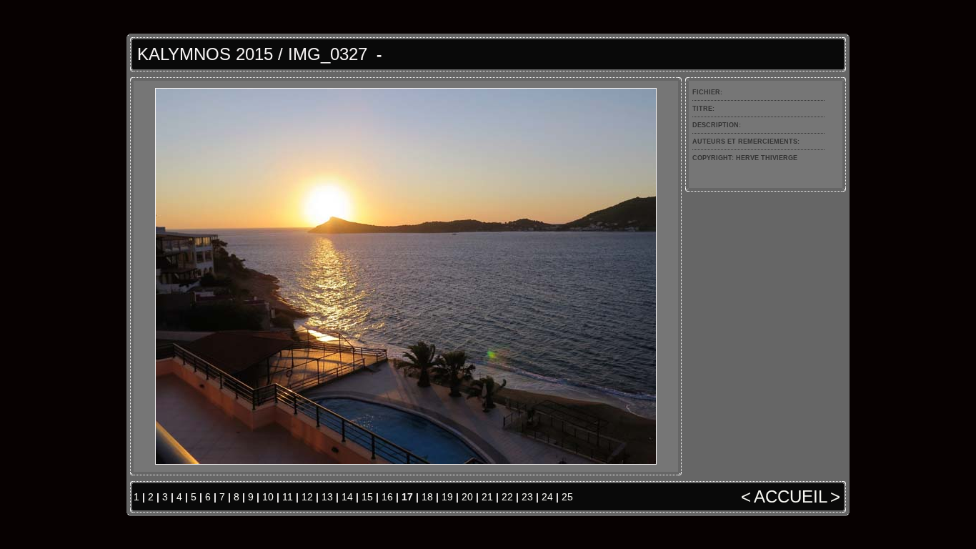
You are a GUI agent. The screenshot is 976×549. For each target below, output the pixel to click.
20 (467, 497)
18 (427, 497)
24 (547, 497)
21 (487, 497)
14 (347, 497)
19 (447, 497)
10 (268, 497)
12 (307, 497)
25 (567, 497)
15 (367, 497)
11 (287, 497)
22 (507, 497)
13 (327, 497)
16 (387, 497)
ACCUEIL (790, 496)
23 (527, 497)
